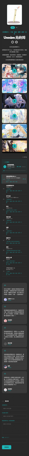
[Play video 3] (14, 101)
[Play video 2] (14, 86)
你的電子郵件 (5, 413)
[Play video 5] (14, 131)
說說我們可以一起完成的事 (8, 420)
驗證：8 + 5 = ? (5, 437)
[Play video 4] (14, 116)
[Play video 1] (14, 71)
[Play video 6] (14, 146)
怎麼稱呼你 (4, 405)
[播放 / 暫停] (4, 166)
